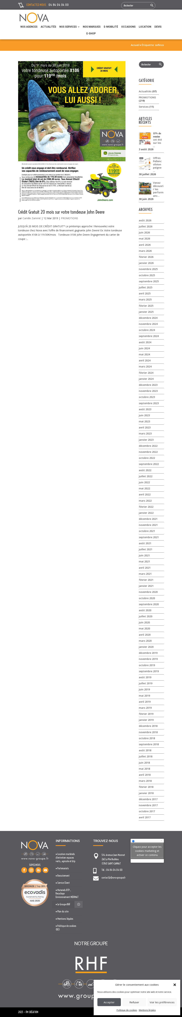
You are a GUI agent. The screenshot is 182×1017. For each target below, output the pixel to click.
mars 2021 (145, 573)
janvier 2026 (146, 263)
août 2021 (145, 543)
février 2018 (146, 787)
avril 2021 (145, 567)
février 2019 (146, 713)
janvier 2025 (146, 311)
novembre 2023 (148, 391)
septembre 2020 (149, 604)
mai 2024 (144, 354)
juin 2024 (144, 348)
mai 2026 (144, 238)
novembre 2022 (148, 452)
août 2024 (145, 342)
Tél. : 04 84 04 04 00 (111, 870)
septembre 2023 (149, 403)
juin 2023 (144, 415)
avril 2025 (145, 293)
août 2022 (145, 470)
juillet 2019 (145, 683)
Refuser (134, 1002)
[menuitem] (29, 26)
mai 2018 (144, 768)
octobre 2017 (147, 811)
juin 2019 (144, 689)
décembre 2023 (148, 385)
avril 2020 (145, 634)
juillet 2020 (145, 616)
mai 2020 (144, 628)
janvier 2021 (146, 586)
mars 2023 (145, 433)
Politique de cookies (127, 1010)
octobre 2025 (147, 275)
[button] (174, 985)
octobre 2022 (147, 458)
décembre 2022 (148, 445)
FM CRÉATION (32, 1012)
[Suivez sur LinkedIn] (38, 870)
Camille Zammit (32, 218)
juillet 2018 (145, 756)
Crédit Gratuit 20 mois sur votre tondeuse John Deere (61, 212)
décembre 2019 (148, 653)
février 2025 (146, 305)
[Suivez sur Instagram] (31, 870)
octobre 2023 (147, 397)
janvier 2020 (146, 646)
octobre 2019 (147, 665)
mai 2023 (144, 421)
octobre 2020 (147, 598)
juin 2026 (144, 232)
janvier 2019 (146, 720)
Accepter (109, 1002)
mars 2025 (145, 299)
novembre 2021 (148, 525)
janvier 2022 (146, 512)
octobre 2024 (147, 330)
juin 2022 (144, 482)
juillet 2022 (145, 476)
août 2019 (145, 677)
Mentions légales (147, 1010)
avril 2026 (145, 244)
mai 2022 (144, 488)
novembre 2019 (148, 659)
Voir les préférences (162, 1002)
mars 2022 (145, 500)
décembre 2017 (148, 799)
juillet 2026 (145, 226)
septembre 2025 (149, 281)
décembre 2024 (148, 318)
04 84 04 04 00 (59, 5)
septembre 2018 (149, 744)
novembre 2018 (148, 732)
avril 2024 (145, 360)
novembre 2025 (148, 269)
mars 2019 (145, 707)
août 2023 (145, 409)
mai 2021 (144, 561)
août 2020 (145, 610)
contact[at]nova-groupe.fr (113, 877)
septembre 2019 (149, 671)
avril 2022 (145, 494)
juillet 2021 (145, 549)
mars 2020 (145, 640)
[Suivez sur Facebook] (24, 870)
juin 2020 (144, 622)
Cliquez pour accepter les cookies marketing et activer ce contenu (147, 850)
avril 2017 (145, 817)
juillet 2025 (145, 287)
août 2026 (145, 220)
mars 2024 (145, 366)
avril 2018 (145, 774)
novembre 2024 (148, 324)
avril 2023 (145, 427)
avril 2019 (145, 701)
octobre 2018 (147, 738)
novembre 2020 (148, 592)
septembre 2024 (149, 336)
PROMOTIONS (69, 218)
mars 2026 (145, 251)
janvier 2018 (146, 793)
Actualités (145, 91)
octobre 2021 (147, 531)
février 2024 (146, 372)
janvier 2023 (146, 439)
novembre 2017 (148, 805)
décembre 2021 (148, 519)
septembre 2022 (149, 464)
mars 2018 (145, 780)
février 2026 (146, 257)
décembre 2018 (148, 726)
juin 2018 (144, 762)
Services (144, 106)
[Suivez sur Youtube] (45, 870)
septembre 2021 (149, 537)
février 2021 (146, 579)
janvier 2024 (146, 378)
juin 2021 (144, 555)
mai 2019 (144, 695)
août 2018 (145, 750)
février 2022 (146, 506)
